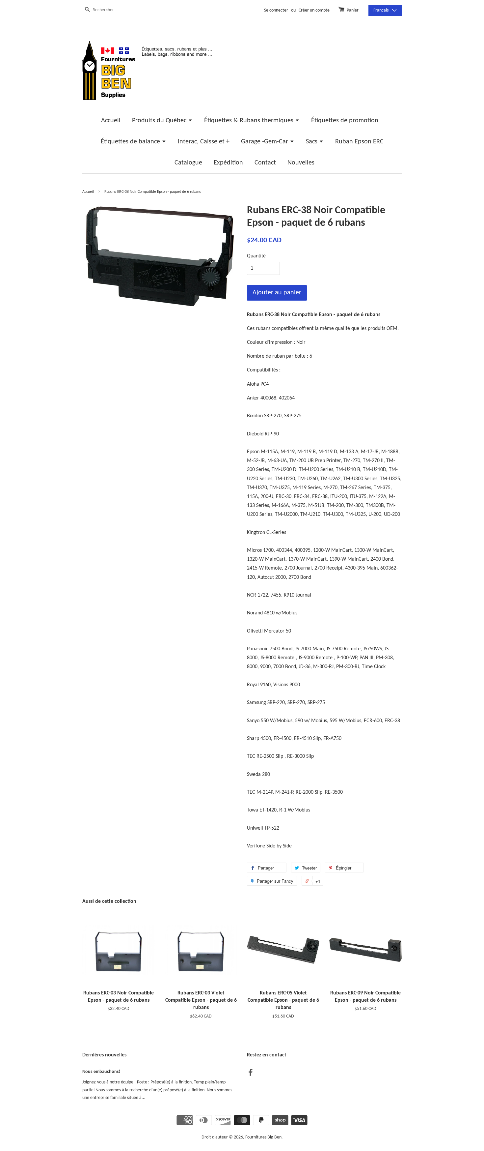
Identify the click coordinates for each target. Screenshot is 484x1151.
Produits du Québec (160, 120)
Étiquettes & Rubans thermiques (249, 120)
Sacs (312, 141)
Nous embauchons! (101, 1072)
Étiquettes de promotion (344, 120)
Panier (353, 10)
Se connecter (276, 10)
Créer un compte (314, 10)
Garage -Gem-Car (265, 141)
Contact (265, 163)
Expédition (228, 163)
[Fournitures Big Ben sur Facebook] (250, 1074)
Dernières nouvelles (104, 1055)
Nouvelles (300, 163)
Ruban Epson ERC (359, 141)
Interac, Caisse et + (203, 141)
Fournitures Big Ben (263, 1137)
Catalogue (188, 163)
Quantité (256, 256)
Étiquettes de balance (131, 141)
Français (381, 10)
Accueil (111, 120)
